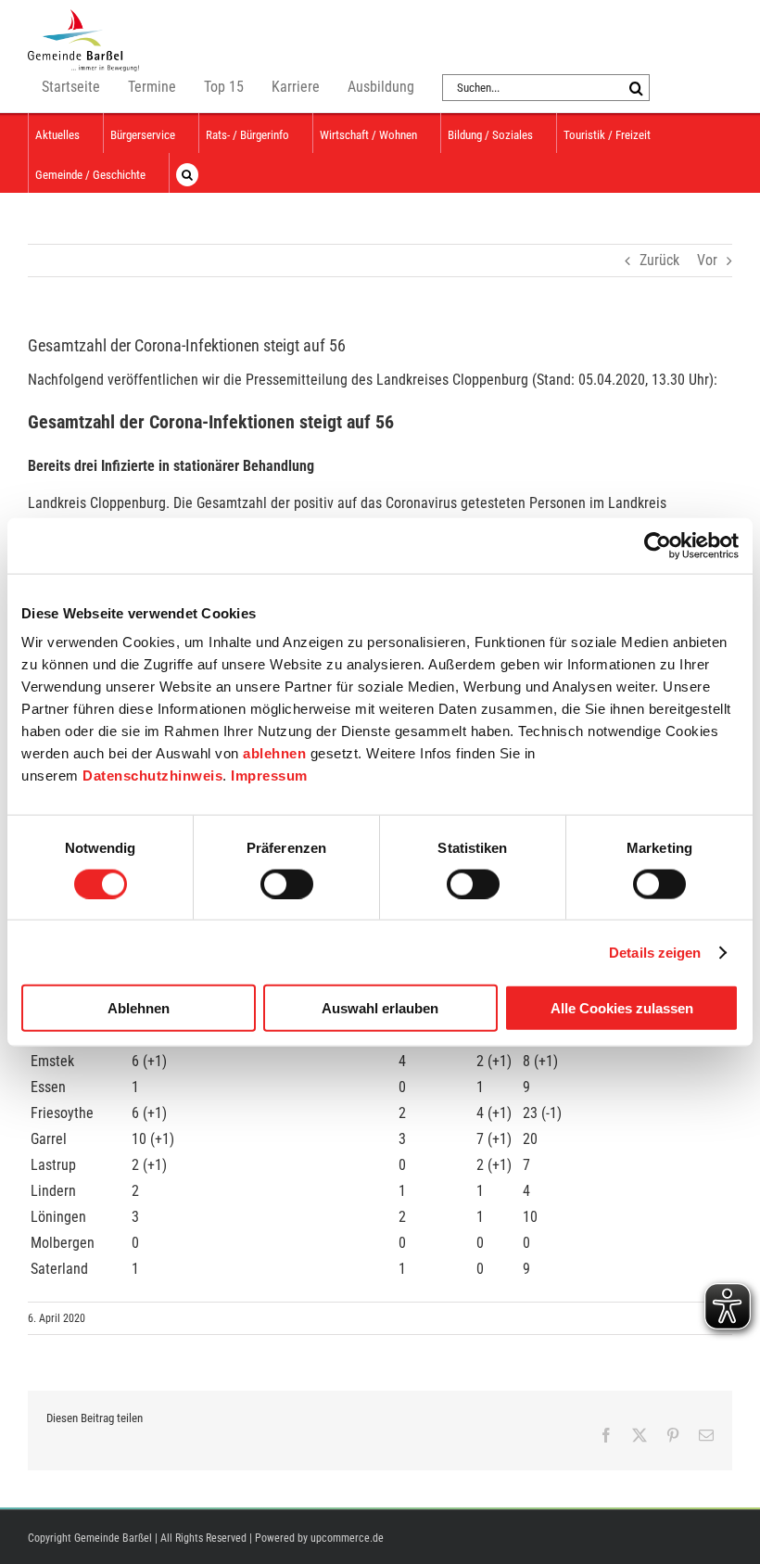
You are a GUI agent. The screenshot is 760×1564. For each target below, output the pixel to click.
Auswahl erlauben (380, 1008)
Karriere (296, 86)
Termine (152, 86)
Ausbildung (381, 86)
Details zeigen (655, 952)
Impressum (269, 775)
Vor (707, 260)
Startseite (71, 86)
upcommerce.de (347, 1538)
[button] (187, 173)
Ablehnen (139, 1008)
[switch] (286, 883)
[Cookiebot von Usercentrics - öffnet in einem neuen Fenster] (657, 545)
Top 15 (224, 86)
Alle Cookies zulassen (622, 1008)
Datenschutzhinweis (152, 775)
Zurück (659, 260)
